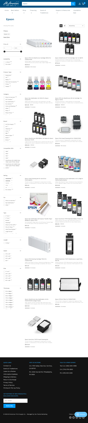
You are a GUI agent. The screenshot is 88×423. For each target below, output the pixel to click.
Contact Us (7, 366)
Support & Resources (63, 10)
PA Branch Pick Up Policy (11, 388)
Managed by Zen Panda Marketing (37, 414)
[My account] (80, 4)
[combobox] (46, 4)
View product (39, 54)
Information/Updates (10, 374)
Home (7, 10)
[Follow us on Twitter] (73, 417)
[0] (83, 4)
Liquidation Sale (77, 12)
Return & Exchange (9, 379)
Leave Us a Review (9, 371)
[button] (61, 25)
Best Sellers (15, 10)
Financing (33, 10)
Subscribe (9, 406)
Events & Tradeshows (44, 12)
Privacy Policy (8, 382)
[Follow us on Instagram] (77, 417)
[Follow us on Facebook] (70, 417)
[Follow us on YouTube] (80, 417)
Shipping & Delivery (9, 377)
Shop (24, 10)
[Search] (73, 4)
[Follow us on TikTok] (83, 417)
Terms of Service (8, 385)
